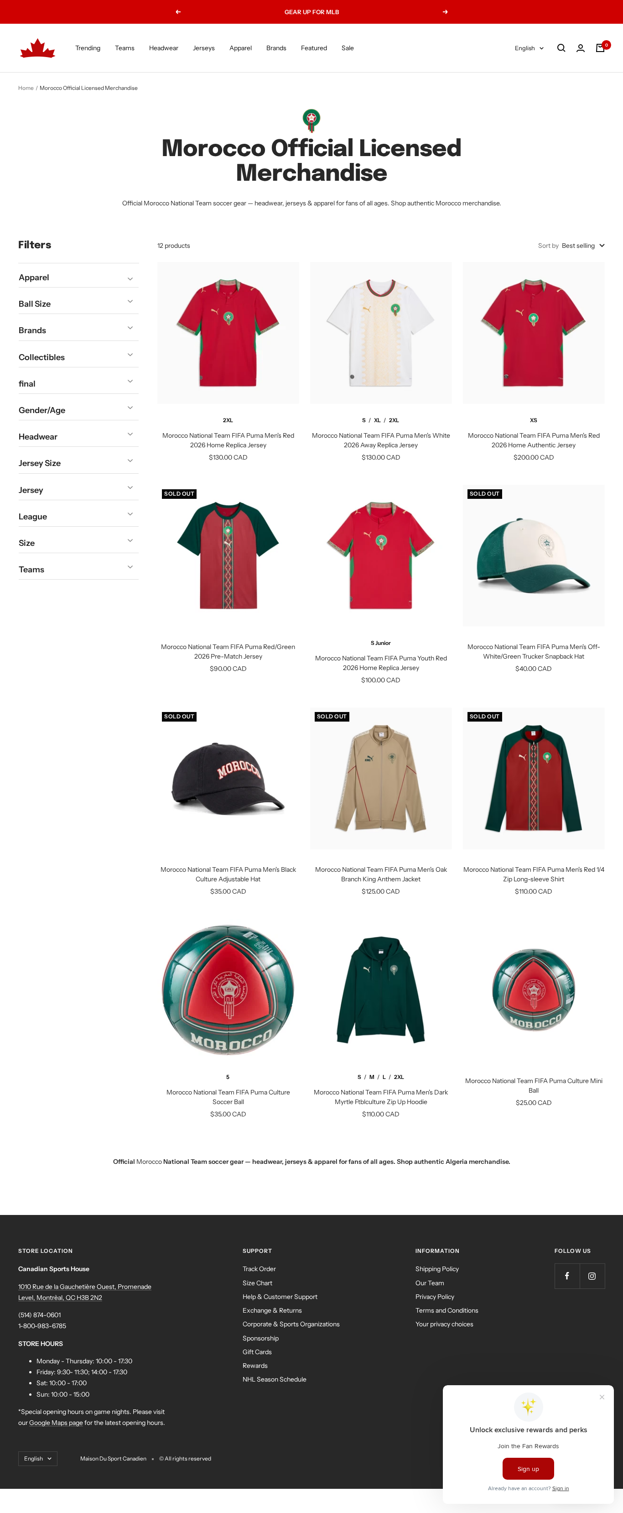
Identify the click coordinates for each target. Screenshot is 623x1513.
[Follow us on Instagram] (592, 1275)
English (525, 48)
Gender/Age (42, 410)
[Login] (580, 48)
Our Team (429, 1283)
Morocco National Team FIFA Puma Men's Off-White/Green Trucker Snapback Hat (533, 651)
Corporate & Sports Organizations (291, 1324)
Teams (125, 48)
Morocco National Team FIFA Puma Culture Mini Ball (533, 1085)
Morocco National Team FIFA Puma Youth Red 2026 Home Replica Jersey (381, 663)
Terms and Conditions (446, 1310)
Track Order (259, 1269)
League (33, 516)
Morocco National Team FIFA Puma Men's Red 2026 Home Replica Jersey (228, 440)
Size (27, 543)
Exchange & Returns (272, 1310)
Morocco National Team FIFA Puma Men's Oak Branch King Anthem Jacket (381, 874)
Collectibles (42, 357)
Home (26, 87)
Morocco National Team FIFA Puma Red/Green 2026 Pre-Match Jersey (228, 651)
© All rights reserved (185, 1458)
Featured (314, 48)
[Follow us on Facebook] (567, 1275)
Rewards (255, 1365)
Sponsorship (261, 1338)
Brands (276, 48)
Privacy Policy (434, 1297)
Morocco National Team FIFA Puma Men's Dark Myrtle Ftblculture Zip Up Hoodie (381, 1097)
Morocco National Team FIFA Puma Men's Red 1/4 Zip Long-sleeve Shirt (533, 874)
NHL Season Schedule (274, 1379)
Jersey (31, 490)
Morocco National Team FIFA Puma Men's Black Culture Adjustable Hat (228, 874)
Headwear (163, 48)
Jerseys (204, 48)
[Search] (561, 48)
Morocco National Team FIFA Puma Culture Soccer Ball (228, 1097)
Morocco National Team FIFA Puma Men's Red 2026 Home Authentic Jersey (534, 440)
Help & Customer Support (280, 1297)
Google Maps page (56, 1423)
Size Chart (257, 1283)
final (27, 383)
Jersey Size (40, 463)
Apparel (240, 48)
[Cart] (600, 48)
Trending (87, 48)
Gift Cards (257, 1352)
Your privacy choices (444, 1324)
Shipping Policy (437, 1269)
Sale (348, 48)
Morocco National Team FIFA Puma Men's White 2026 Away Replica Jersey (381, 440)
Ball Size (35, 304)
